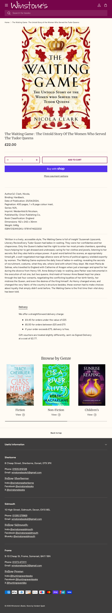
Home (7, 22)
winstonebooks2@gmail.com (27, 519)
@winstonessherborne (22, 482)
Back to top (56, 433)
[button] (105, 5)
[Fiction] (20, 385)
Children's (92, 410)
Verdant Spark (39, 606)
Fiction (20, 410)
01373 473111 (19, 562)
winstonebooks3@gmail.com (27, 565)
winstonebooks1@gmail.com (27, 472)
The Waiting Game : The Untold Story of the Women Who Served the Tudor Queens (45, 22)
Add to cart (74, 160)
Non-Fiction (56, 410)
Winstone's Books (18, 606)
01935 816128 (19, 469)
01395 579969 (19, 515)
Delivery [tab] (23, 307)
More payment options (56, 176)
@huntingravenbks (16, 582)
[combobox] (56, 13)
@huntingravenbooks (21, 575)
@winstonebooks (24, 486)
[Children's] (91, 385)
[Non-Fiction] (55, 385)
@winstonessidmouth (21, 529)
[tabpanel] (56, 326)
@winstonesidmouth (24, 536)
